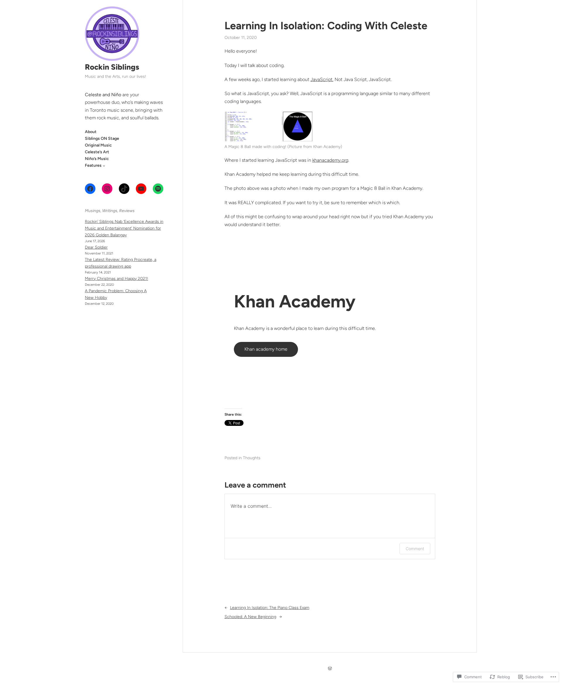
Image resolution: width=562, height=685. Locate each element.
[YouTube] (141, 188)
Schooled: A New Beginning (250, 616)
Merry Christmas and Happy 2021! (116, 278)
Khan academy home (265, 349)
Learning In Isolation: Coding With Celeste (326, 25)
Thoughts (252, 457)
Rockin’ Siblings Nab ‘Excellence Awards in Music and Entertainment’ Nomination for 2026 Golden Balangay (124, 228)
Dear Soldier (96, 247)
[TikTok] (124, 188)
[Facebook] (90, 188)
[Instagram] (107, 188)
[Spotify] (158, 188)
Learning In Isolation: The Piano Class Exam (269, 607)
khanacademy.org (330, 160)
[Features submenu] (104, 165)
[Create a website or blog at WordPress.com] (330, 668)
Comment (415, 548)
